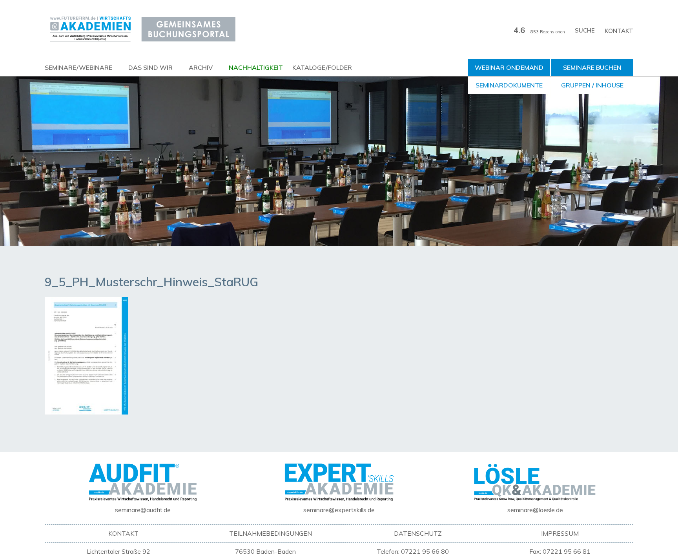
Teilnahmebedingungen (270, 533)
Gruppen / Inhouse (592, 85)
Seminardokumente (509, 85)
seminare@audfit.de (143, 510)
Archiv (201, 67)
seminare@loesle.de (535, 510)
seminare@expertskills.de (339, 510)
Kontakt (619, 31)
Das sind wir (150, 67)
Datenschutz (418, 533)
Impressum (560, 533)
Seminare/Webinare (78, 67)
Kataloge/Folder (322, 67)
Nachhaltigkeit (256, 67)
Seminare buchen (592, 67)
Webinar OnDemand (509, 67)
